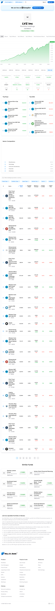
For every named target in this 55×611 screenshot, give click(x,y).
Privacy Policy (4, 591)
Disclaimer (3, 594)
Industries (3, 579)
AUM (2, 36)
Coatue (21, 572)
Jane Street (22, 562)
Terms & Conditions (6, 589)
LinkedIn (22, 596)
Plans (39, 565)
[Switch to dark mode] (53, 603)
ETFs (2, 574)
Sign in (44, 2)
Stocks (2, 572)
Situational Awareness (25, 570)
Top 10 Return (29, 36)
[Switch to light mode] (51, 603)
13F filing (14, 544)
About (21, 591)
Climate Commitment (6, 596)
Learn (39, 567)
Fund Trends (4, 567)
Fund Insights (8, 2)
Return (6, 36)
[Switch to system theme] (49, 603)
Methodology (41, 570)
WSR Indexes (18, 2)
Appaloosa (22, 579)
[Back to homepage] (2, 2)
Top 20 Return (12, 36)
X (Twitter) (22, 594)
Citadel (21, 565)
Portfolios (3, 562)
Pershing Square (24, 582)
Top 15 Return (21, 36)
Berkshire (22, 577)
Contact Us (22, 589)
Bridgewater (23, 574)
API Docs (40, 562)
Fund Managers (5, 565)
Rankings (3, 582)
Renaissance (23, 567)
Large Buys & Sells (5, 570)
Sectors (3, 577)
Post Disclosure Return (39, 36)
